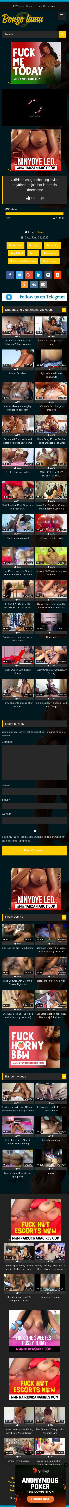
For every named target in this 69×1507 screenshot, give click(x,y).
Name (6, 785)
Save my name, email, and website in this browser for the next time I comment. (33, 838)
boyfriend (17, 245)
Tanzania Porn (51, 1498)
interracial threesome (24, 261)
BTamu (40, 232)
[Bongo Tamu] (28, 20)
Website (6, 814)
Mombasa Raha (19, 1490)
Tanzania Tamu (30, 1482)
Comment (7, 741)
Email (6, 799)
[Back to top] (58, 1497)
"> (9, 83)
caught (35, 245)
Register (51, 6)
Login (39, 6)
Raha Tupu (51, 1482)
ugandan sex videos (47, 1490)
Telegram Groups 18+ (23, 1486)
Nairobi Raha (19, 1478)
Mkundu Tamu (50, 1486)
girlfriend (18, 253)
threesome (51, 261)
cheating (53, 245)
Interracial (51, 253)
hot (34, 253)
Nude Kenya (40, 1478)
